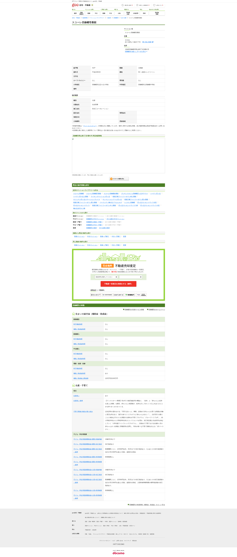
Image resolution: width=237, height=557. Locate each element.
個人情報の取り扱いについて (92, 517)
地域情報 (85, 18)
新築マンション (89, 525)
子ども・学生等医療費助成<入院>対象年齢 (88, 470)
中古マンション (98, 525)
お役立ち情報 (75, 533)
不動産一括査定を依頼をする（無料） (118, 284)
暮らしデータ (119, 534)
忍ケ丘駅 (123, 18)
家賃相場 (125, 521)
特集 (86, 534)
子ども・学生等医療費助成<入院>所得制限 (88, 490)
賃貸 (86, 521)
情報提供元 (142, 513)
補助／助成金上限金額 (81, 378)
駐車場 (119, 521)
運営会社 (134, 540)
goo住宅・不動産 (76, 512)
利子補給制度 (78, 324)
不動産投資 (125, 525)
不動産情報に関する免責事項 (154, 513)
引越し (90, 534)
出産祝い (76, 396)
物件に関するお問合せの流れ (131, 513)
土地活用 (94, 530)
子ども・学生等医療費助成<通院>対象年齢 (88, 439)
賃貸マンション (113, 521)
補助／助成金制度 (79, 329)
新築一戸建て (106, 525)
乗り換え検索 (146, 42)
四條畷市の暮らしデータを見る (135, 51)
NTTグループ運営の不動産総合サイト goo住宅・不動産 (87, 1)
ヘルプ (113, 540)
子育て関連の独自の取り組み (83, 411)
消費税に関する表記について (108, 517)
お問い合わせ (119, 540)
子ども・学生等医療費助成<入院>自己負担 (88, 474)
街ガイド (126, 534)
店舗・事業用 (92, 521)
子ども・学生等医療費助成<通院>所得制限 (88, 457)
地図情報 (152, 534)
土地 (120, 525)
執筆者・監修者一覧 (143, 534)
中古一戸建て (114, 525)
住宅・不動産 (76, 18)
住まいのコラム (133, 534)
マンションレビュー (90, 126)
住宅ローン (132, 525)
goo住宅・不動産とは (90, 513)
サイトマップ (127, 540)
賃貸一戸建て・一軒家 (102, 521)
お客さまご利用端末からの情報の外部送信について (110, 513)
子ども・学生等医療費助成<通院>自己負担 (88, 444)
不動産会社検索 (110, 534)
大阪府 (109, 18)
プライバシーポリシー (104, 540)
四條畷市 (116, 18)
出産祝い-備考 (78, 400)
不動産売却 (88, 530)
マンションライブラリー (97, 18)
